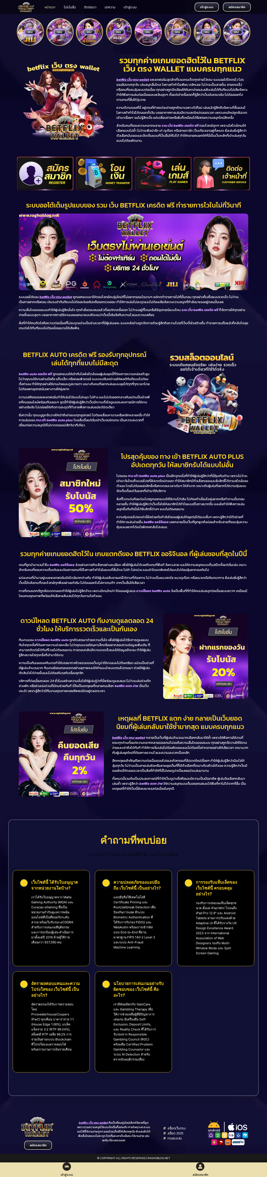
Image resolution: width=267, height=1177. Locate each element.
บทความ (110, 7)
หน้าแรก (50, 7)
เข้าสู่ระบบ (130, 7)
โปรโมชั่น (70, 7)
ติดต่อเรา (90, 7)
